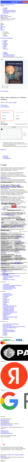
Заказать (17, 251)
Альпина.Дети (18, 241)
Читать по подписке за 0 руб (7, 4)
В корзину (14, 127)
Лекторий (5, 35)
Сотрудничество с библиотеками (11, 323)
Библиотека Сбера (7, 313)
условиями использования (17, 226)
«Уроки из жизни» (12, 102)
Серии (4, 42)
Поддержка (5, 12)
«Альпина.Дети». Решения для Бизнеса (12, 285)
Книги (4, 269)
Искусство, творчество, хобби (10, 312)
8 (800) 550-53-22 (4, 430)
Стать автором (9, 433)
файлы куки (11, 454)
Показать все (23, 231)
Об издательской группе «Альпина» (11, 275)
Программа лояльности (8, 330)
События (5, 40)
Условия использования (8, 273)
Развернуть (3, 149)
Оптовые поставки (7, 289)
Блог (4, 47)
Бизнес (4, 303)
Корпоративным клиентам (9, 11)
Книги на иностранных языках (10, 316)
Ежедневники (6, 314)
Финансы (5, 304)
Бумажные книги (7, 293)
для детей (3, 186)
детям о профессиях (5, 188)
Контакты (5, 48)
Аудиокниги (6, 296)
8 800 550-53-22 (4, 15)
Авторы (5, 46)
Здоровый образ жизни (8, 310)
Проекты (5, 278)
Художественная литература (9, 305)
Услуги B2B (6, 284)
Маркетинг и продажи (8, 308)
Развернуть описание (5, 178)
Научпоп (5, 301)
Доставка (5, 8)
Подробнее (4, 252)
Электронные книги (8, 294)
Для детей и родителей (8, 307)
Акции (4, 45)
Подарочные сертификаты (9, 10)
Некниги (5, 315)
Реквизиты (5, 274)
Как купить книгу (7, 325)
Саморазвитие (6, 299)
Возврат (5, 9)
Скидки (5, 41)
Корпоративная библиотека (9, 287)
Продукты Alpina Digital (8, 286)
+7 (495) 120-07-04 (5, 432)
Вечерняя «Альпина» (8, 277)
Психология (6, 302)
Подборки (5, 44)
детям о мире (9, 186)
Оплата (5, 332)
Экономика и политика (8, 309)
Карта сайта (6, 319)
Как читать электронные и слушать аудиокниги (14, 326)
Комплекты (6, 318)
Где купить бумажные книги (10, 327)
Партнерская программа (8, 279)
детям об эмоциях (16, 186)
